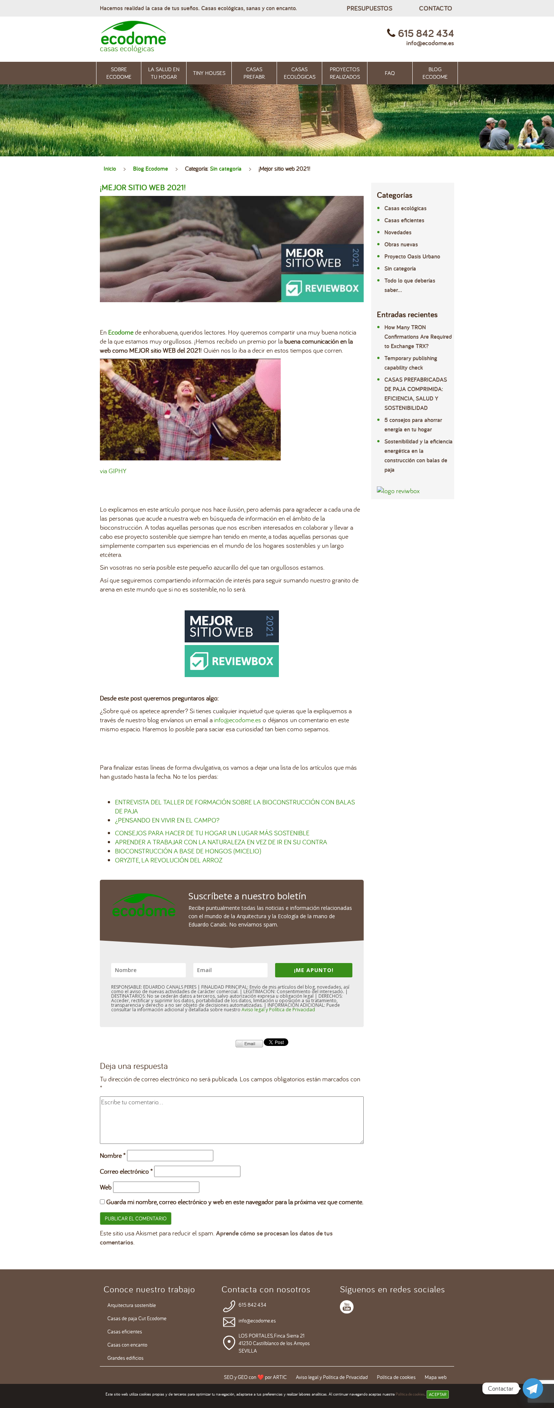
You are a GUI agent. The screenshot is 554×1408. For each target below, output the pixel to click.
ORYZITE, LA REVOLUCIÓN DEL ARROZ (168, 860)
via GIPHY (113, 470)
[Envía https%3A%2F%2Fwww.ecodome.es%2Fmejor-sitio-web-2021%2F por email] (249, 1042)
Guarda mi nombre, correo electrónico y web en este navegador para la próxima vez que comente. (234, 1201)
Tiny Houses (209, 72)
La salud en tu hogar (163, 73)
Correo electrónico (126, 1171)
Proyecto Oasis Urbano (412, 256)
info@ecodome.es (430, 42)
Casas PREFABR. (254, 73)
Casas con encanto (127, 1344)
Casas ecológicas (299, 73)
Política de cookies (410, 1394)
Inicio (110, 169)
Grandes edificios (125, 1357)
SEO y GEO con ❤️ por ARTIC (255, 1377)
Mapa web (436, 1377)
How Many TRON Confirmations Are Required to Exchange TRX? (418, 336)
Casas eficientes (404, 220)
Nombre (112, 1155)
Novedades (398, 232)
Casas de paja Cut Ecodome (137, 1318)
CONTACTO (435, 8)
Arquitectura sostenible (131, 1305)
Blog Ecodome (435, 73)
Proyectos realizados (345, 73)
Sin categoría (226, 169)
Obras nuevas (401, 244)
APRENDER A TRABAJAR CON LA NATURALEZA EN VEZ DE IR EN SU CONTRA (221, 842)
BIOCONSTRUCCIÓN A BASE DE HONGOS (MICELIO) (188, 851)
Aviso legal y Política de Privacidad (278, 1009)
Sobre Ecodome (119, 73)
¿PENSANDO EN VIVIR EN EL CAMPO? (167, 820)
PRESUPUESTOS (369, 8)
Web (106, 1187)
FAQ (390, 72)
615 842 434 (252, 1304)
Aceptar (438, 1394)
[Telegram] (533, 1388)
